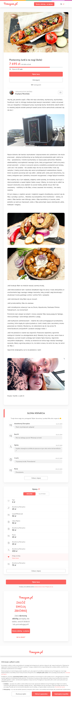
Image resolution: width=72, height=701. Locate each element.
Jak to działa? (20, 637)
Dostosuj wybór (21, 694)
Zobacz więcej (36, 478)
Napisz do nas (49, 586)
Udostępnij (36, 80)
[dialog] (36, 679)
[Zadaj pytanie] (60, 92)
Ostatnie (29, 494)
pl (61, 4)
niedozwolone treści (40, 586)
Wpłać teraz (36, 74)
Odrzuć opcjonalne (41, 694)
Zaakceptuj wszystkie (61, 694)
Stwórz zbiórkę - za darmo (44, 4)
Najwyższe (42, 494)
